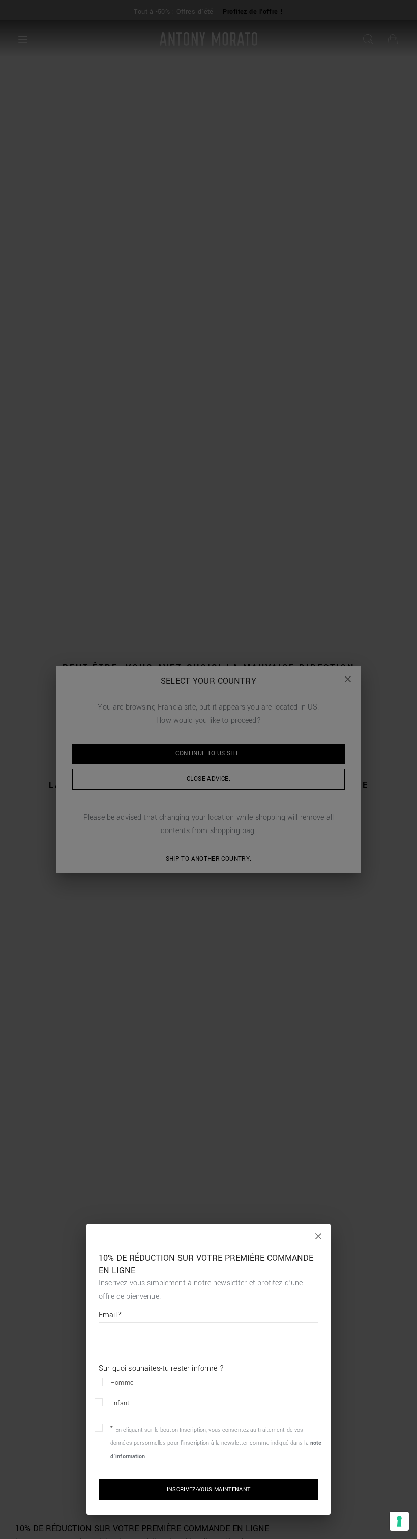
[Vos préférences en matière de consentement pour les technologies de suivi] (399, 1521)
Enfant (119, 1403)
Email (110, 1315)
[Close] (318, 1236)
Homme (122, 1383)
